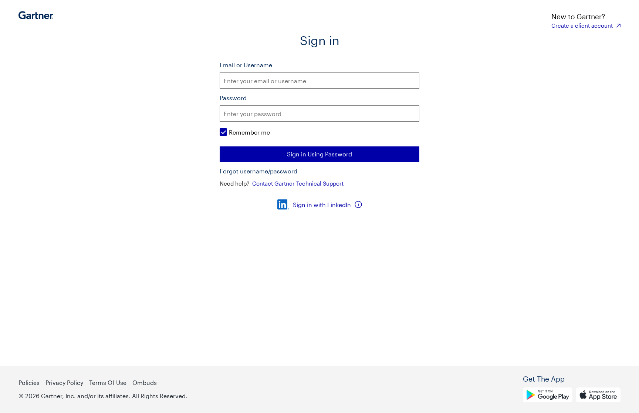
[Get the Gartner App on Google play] (547, 395)
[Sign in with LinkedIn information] (358, 204)
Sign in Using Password (319, 154)
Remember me (249, 132)
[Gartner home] (37, 20)
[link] (586, 25)
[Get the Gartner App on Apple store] (598, 395)
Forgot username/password (258, 171)
